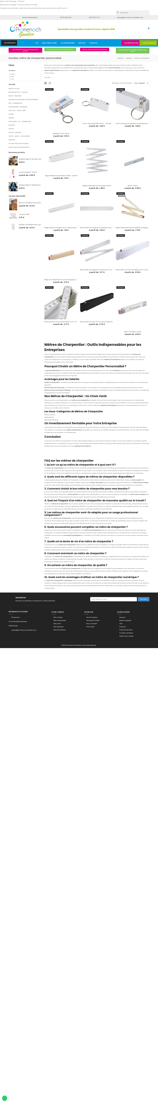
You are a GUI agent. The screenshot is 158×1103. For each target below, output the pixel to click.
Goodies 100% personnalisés (19, 143)
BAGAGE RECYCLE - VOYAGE (18, 92)
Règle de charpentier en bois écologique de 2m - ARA (64, 280)
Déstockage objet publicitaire (19, 147)
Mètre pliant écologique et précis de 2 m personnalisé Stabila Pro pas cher (108, 270)
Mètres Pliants (49, 417)
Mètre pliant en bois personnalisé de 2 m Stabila (62, 322)
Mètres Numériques (51, 420)
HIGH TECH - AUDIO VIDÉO (17, 111)
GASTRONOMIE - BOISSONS (18, 107)
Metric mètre (133, 186)
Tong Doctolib (24, 214)
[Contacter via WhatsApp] (4, 1098)
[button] (25, 50)
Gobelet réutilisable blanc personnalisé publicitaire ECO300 (41, 225)
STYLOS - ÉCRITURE (15, 132)
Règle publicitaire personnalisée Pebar (97, 186)
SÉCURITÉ (12, 125)
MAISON (11, 118)
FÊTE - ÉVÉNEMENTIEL (15, 103)
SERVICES (12, 140)
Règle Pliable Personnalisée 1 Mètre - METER (61, 176)
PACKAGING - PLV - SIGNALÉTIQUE (20, 121)
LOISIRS (11, 114)
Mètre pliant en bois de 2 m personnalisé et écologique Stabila (103, 322)
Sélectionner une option (54, 130)
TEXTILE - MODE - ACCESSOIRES (19, 136)
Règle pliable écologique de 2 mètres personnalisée (63, 228)
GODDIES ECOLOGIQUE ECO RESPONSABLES (23, 100)
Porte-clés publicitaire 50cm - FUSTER (97, 123)
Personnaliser (90, 120)
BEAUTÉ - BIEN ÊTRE (15, 96)
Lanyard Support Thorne (28, 172)
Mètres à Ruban (49, 415)
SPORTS (11, 129)
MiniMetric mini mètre (61, 133)
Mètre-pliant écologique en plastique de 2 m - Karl (99, 228)
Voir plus (47, 77)
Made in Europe (14, 89)
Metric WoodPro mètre (132, 332)
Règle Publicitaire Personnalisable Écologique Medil (134, 228)
